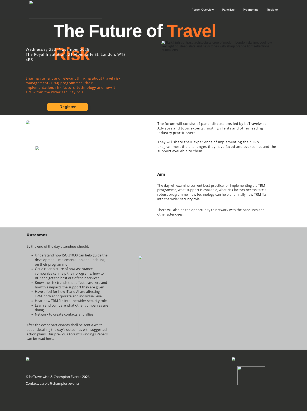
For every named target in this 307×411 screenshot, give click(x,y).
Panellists (228, 9)
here (49, 338)
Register (272, 9)
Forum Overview (203, 9)
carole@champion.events (60, 383)
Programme (251, 9)
